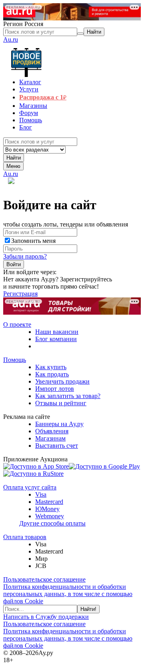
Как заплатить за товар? (67, 395)
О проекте (17, 324)
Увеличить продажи (62, 381)
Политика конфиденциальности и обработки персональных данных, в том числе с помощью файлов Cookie (67, 593)
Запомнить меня (33, 240)
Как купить (50, 367)
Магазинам (50, 438)
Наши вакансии (56, 331)
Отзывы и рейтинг (60, 403)
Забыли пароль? (25, 256)
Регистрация (20, 293)
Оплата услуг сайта (29, 487)
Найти (13, 158)
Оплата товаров (24, 537)
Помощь (14, 359)
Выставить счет (56, 445)
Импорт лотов (54, 388)
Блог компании (56, 339)
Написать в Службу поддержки (46, 616)
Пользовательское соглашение (44, 579)
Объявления (51, 431)
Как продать (52, 374)
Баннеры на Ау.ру (59, 423)
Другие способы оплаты (52, 523)
